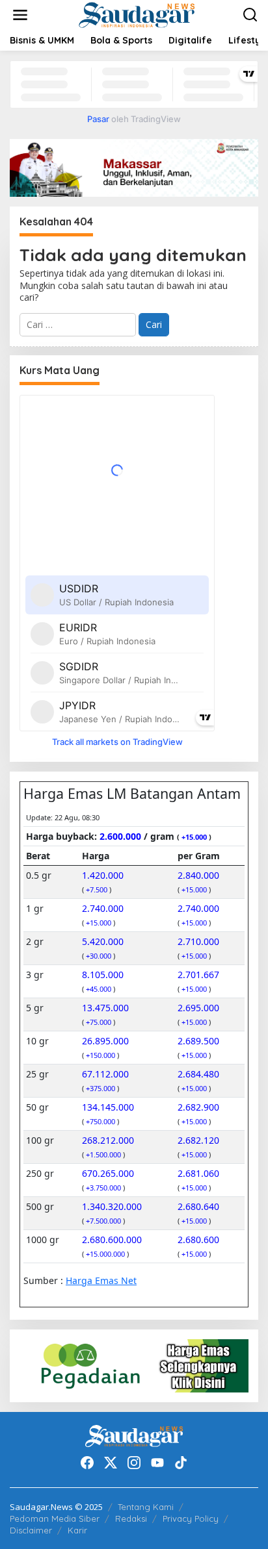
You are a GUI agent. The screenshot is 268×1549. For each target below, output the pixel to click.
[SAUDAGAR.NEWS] (136, 14)
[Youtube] (157, 1462)
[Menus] (20, 15)
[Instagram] (134, 1462)
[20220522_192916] (134, 1365)
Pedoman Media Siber (55, 1518)
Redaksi (131, 1518)
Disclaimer (31, 1530)
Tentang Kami (146, 1507)
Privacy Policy (191, 1518)
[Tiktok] (180, 1462)
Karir (77, 1530)
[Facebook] (87, 1462)
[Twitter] (110, 1462)
